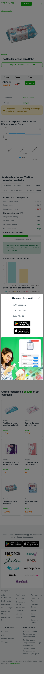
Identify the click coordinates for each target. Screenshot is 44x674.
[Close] (39, 298)
